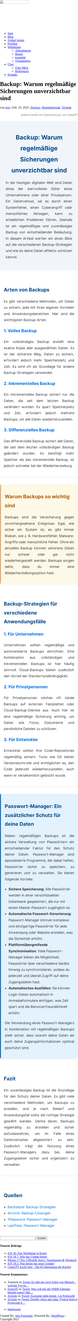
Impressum (14, 1309)
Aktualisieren (23, 50)
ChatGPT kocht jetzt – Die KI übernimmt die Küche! (39, 1267)
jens (7, 107)
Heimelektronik (51, 107)
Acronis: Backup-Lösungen (29, 1213)
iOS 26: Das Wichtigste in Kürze (27, 1253)
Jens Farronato (24, 1315)
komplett (20, 57)
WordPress (57, 1315)
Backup (35, 107)
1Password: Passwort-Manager (33, 1219)
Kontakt (12, 74)
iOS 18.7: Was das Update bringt (27, 1256)
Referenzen (22, 71)
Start (10, 33)
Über (11, 64)
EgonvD (13, 1289)
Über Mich (21, 67)
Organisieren (22, 61)
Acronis (12, 1295)
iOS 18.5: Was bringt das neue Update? (31, 1263)
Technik (66, 107)
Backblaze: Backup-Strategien (32, 1207)
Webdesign (14, 47)
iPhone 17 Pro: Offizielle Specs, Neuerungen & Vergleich (42, 1260)
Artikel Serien (16, 40)
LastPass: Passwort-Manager (31, 1226)
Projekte (12, 43)
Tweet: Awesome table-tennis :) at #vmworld (48, 1295)
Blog (10, 36)
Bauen (19, 54)
